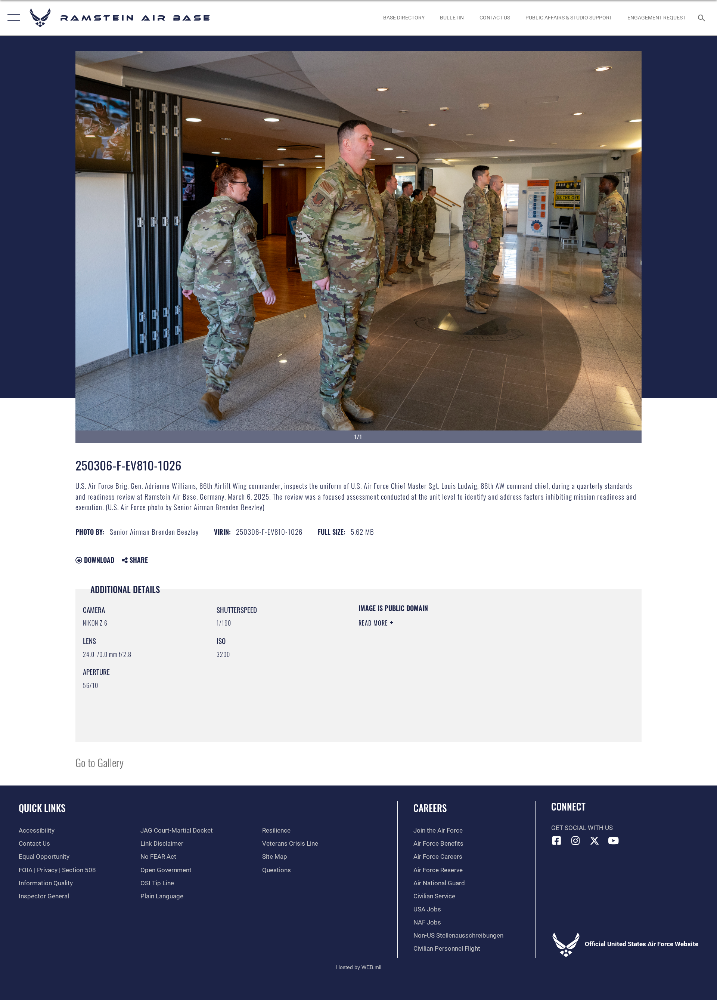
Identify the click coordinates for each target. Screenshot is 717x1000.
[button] (12, 18)
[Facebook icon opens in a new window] (556, 840)
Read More (374, 622)
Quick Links (42, 808)
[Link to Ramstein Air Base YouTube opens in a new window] (613, 840)
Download (98, 560)
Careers (430, 808)
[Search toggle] (702, 18)
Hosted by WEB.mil (358, 967)
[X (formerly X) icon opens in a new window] (594, 840)
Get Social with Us (582, 827)
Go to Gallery (99, 762)
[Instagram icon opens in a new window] (575, 840)
